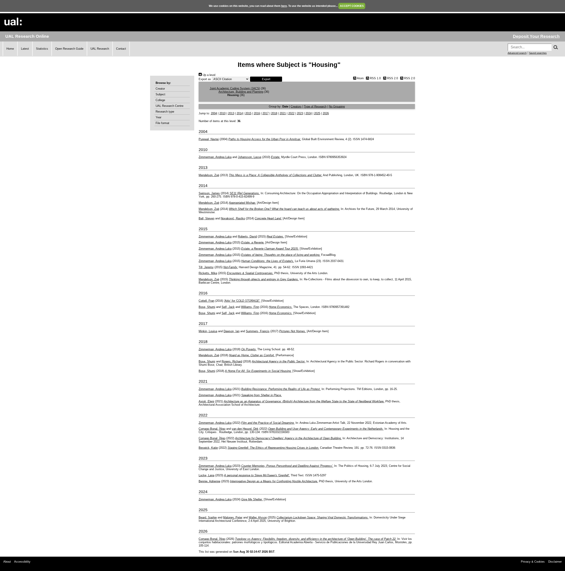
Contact (121, 48)
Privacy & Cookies (533, 561)
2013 (231, 113)
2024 (308, 113)
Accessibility (22, 561)
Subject (160, 94)
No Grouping (337, 106)
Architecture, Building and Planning (240, 91)
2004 (214, 113)
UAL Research (99, 48)
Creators (296, 106)
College (160, 100)
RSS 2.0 (392, 78)
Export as (205, 79)
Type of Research (315, 106)
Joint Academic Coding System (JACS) (235, 88)
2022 (291, 113)
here (284, 6)
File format (162, 123)
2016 (257, 113)
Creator (160, 88)
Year (158, 117)
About (7, 561)
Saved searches (538, 53)
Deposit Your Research (536, 36)
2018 (274, 113)
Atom (359, 78)
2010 (222, 113)
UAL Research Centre (169, 105)
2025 (317, 113)
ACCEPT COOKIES (352, 6)
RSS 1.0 (375, 78)
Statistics (42, 48)
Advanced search (517, 53)
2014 (240, 113)
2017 (265, 113)
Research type (165, 111)
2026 (326, 113)
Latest (25, 48)
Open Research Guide (69, 48)
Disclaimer (555, 561)
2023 (300, 113)
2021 (283, 113)
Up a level (208, 75)
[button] (266, 79)
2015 (248, 113)
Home (10, 48)
